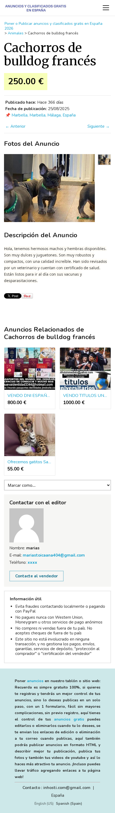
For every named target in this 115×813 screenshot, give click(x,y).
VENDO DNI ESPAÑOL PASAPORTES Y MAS (29, 395)
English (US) (43, 803)
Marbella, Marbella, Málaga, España (43, 115)
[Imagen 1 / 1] (49, 188)
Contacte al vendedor (36, 576)
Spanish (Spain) (69, 803)
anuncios (35, 680)
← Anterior (15, 126)
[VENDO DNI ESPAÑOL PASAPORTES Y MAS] (29, 369)
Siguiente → (98, 126)
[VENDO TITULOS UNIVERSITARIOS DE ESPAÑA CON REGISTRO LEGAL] (85, 369)
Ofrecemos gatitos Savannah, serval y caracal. (29, 462)
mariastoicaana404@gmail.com (54, 555)
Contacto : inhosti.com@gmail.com (56, 787)
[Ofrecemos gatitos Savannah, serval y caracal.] (29, 435)
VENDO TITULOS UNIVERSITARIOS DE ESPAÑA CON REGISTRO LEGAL (85, 395)
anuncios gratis (69, 719)
